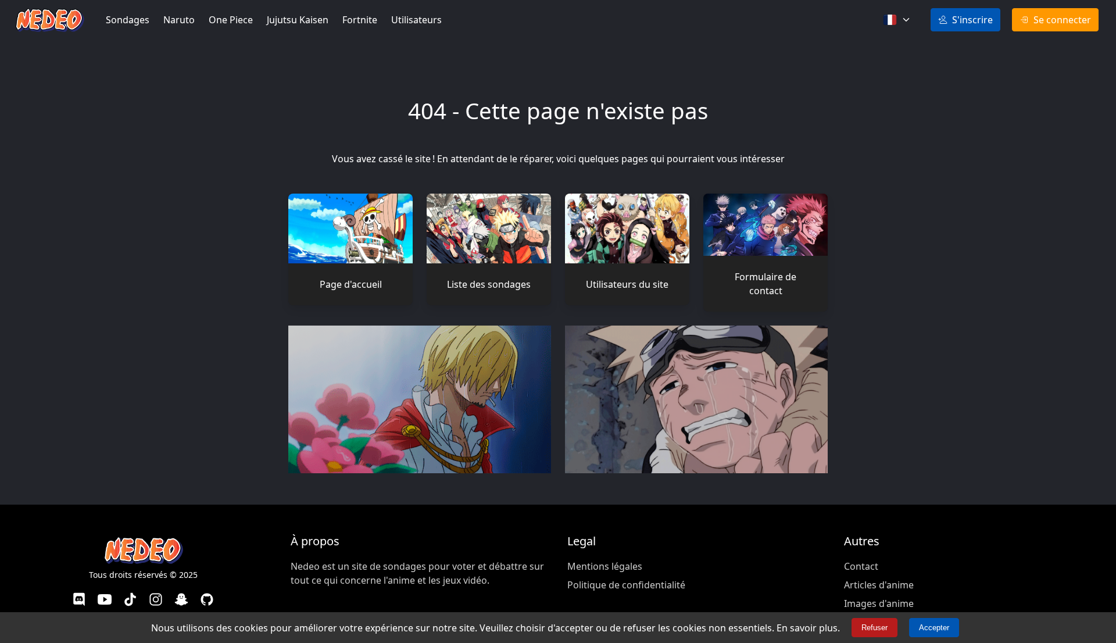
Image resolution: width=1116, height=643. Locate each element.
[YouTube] (105, 600)
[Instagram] (156, 600)
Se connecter (1062, 19)
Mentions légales (604, 566)
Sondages (127, 19)
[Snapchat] (181, 600)
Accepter (934, 627)
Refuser (874, 627)
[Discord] (79, 600)
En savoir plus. (808, 627)
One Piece (231, 19)
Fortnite (359, 19)
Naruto (179, 19)
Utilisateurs (416, 19)
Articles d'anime (879, 584)
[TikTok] (130, 600)
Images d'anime (879, 603)
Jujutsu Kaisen (297, 19)
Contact (861, 566)
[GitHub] (207, 600)
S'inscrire (972, 19)
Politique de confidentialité (626, 584)
